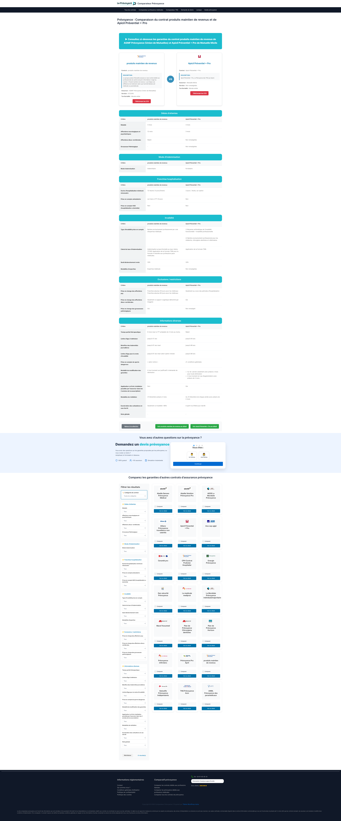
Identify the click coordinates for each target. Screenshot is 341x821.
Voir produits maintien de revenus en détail (172, 426)
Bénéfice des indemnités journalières (133, 685)
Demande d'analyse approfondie (203, 781)
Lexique (199, 10)
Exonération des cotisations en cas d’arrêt (133, 733)
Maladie (124, 508)
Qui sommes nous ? (123, 787)
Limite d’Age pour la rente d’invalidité (133, 692)
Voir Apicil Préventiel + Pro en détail (205, 426)
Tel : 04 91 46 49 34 (200, 777)
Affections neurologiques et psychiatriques (130, 516)
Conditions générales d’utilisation (128, 790)
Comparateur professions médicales (151, 10)
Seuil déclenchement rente (130, 612)
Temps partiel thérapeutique (130, 670)
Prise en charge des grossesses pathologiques (132, 653)
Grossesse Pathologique (129, 532)
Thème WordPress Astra (191, 804)
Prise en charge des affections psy (132, 636)
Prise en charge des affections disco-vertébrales (133, 644)
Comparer (160, 506)
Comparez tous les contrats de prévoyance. (169, 795)
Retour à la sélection (131, 426)
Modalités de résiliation (129, 725)
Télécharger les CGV (142, 101)
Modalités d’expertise (128, 620)
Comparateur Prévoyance (150, 3)
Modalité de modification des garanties (134, 707)
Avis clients (195, 785)
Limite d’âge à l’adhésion (129, 677)
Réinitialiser (127, 755)
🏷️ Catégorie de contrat (130, 492)
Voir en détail (163, 511)
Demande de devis (187, 10)
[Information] (179, 114)
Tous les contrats (130, 10)
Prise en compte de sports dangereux (133, 699)
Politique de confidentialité (126, 792)
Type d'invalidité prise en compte (132, 598)
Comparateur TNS (172, 10)
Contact (120, 785)
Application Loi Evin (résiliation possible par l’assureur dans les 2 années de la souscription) (132, 716)
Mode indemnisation (128, 548)
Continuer (198, 464)
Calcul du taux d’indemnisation (131, 605)
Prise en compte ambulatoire (131, 573)
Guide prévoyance (210, 10)
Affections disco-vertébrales (131, 524)
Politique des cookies (124, 795)
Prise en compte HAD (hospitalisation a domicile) (134, 581)
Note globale (126, 742)
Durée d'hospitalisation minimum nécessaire (132, 564)
